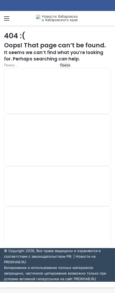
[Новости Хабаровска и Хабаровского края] (57, 18)
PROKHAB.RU (85, 279)
